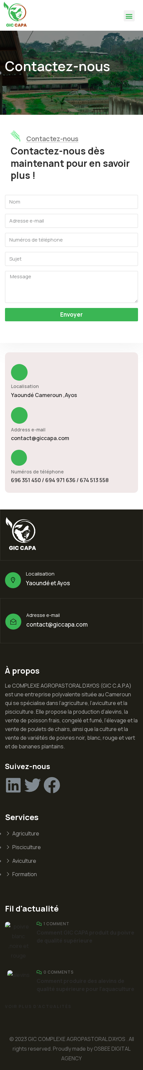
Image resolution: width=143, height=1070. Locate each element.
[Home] (16, 15)
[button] (129, 15)
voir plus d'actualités (38, 1006)
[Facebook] (52, 785)
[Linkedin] (13, 785)
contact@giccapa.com (40, 438)
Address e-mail (28, 429)
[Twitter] (32, 785)
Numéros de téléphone (37, 471)
